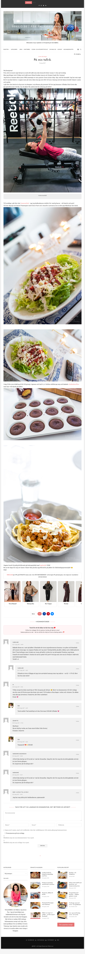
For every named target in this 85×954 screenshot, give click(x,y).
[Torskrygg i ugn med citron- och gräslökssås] (62, 905)
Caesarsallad (25, 203)
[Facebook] (74, 54)
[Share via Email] (52, 613)
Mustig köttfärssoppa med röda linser (47, 903)
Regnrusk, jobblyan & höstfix (47, 893)
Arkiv (21, 49)
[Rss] (45, 5)
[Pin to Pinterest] (48, 613)
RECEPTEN (6, 49)
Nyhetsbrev (27, 49)
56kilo (18, 910)
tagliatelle (43, 565)
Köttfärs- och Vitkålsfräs (72, 873)
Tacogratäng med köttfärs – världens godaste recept (74, 894)
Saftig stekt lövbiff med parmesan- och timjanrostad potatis (75, 884)
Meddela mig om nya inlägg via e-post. (16, 842)
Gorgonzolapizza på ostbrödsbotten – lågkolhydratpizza (42, 2)
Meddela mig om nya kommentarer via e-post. (18, 838)
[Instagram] (41, 5)
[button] (33, 2)
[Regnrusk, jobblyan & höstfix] (35, 895)
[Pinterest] (43, 5)
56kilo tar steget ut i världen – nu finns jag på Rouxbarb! (48, 914)
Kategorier (14, 49)
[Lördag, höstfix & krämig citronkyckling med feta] (35, 875)
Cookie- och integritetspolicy (39, 49)
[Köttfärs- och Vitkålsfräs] (62, 875)
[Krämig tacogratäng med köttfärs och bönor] (35, 885)
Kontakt (60, 49)
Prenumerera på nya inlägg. (15, 833)
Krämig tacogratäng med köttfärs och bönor (48, 883)
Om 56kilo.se (52, 49)
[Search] (81, 49)
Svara (77, 643)
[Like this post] (40, 614)
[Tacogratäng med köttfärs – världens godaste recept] (62, 895)
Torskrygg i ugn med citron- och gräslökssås (75, 903)
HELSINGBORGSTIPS (68, 49)
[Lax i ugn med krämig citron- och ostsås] (62, 915)
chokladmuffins (73, 384)
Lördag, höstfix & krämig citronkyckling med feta (47, 874)
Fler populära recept (66, 925)
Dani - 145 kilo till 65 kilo (20, 792)
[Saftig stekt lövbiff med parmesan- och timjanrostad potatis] (62, 885)
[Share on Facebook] (44, 613)
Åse (19, 705)
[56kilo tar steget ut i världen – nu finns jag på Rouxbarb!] (35, 915)
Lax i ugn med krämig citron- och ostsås (74, 913)
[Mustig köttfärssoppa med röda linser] (35, 905)
